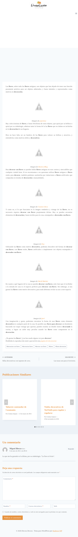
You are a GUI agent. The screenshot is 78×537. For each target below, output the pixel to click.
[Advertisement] (39, 33)
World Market (43, 281)
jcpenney (43, 121)
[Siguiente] (72, 402)
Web (55, 506)
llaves (51, 346)
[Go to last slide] (6, 402)
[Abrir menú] (76, 13)
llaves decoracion (60, 346)
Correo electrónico (36, 506)
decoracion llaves (27, 346)
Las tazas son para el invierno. (65, 359)
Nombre (6, 506)
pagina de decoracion (48, 341)
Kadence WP (57, 531)
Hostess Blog (43, 167)
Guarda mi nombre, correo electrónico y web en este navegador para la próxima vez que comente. (36, 512)
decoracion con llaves (13, 346)
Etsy (42, 244)
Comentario (8, 479)
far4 (42, 318)
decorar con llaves (40, 346)
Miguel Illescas (16, 448)
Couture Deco (43, 207)
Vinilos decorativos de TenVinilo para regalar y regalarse (55, 410)
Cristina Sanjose (12, 414)
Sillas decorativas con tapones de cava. (16, 359)
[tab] (34, 426)
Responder (71, 449)
